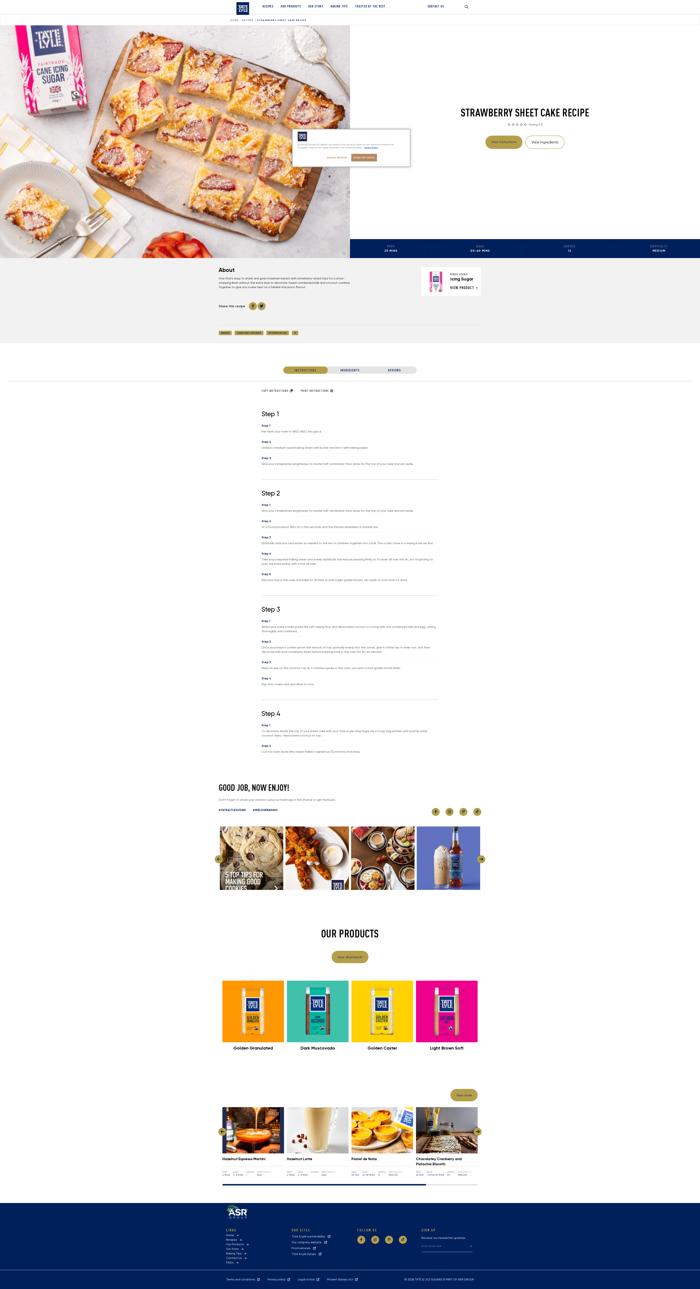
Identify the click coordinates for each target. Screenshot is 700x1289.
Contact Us (436, 6)
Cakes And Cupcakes (249, 333)
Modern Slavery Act (341, 1279)
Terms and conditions (241, 1279)
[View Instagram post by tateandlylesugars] (279, 885)
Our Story (315, 6)
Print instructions (315, 390)
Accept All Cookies (364, 157)
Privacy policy (277, 1279)
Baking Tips (339, 6)
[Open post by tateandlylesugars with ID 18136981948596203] (448, 858)
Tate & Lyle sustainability (309, 1236)
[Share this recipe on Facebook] (253, 306)
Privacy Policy (371, 147)
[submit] (470, 1246)
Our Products (291, 6)
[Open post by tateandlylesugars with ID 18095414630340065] (383, 858)
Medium (225, 333)
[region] (351, 148)
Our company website (308, 1242)
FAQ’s (231, 1262)
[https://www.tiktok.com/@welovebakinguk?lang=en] (477, 812)
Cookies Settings (337, 157)
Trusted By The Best (370, 6)
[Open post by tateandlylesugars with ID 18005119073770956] (251, 858)
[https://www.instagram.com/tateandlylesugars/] (450, 812)
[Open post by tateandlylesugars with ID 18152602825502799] (317, 858)
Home (234, 20)
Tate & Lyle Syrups (305, 1254)
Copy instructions (275, 390)
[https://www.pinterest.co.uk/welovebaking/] (463, 812)
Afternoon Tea (278, 333)
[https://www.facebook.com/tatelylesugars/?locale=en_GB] (436, 812)
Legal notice (307, 1279)
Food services (302, 1248)
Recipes (267, 6)
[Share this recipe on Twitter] (262, 306)
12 (295, 333)
